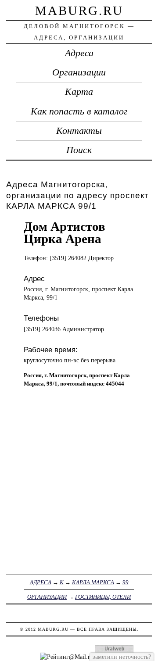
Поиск (79, 150)
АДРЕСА (40, 582)
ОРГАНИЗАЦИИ (47, 596)
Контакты (79, 130)
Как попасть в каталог (79, 111)
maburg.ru (79, 11)
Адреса (79, 53)
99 (125, 582)
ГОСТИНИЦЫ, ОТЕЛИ (103, 596)
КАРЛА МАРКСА (93, 582)
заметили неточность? (122, 656)
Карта (79, 91)
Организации (79, 72)
